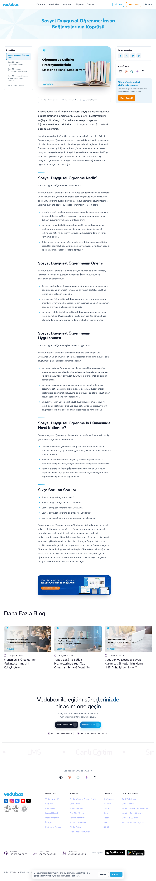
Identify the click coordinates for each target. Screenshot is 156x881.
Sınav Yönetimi (76, 808)
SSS (105, 822)
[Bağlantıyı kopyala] (138, 55)
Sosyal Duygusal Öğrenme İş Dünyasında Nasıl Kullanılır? (18, 78)
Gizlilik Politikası (129, 803)
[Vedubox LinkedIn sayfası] (6, 801)
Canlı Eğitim (75, 803)
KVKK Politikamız (129, 799)
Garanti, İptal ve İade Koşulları (135, 808)
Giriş (120, 4)
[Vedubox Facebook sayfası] (17, 801)
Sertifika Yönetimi (77, 813)
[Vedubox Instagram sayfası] (12, 801)
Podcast (106, 808)
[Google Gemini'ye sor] (86, 777)
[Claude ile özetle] (126, 71)
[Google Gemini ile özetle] (137, 71)
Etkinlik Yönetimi (77, 817)
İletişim (48, 822)
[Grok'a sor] (95, 777)
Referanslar (50, 808)
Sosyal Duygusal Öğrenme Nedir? (18, 56)
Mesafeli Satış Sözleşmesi (133, 813)
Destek (90, 4)
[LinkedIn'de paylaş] (120, 55)
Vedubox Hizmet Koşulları (133, 822)
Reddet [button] (103, 874)
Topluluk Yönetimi (78, 822)
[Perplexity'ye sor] (78, 777)
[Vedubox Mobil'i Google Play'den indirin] (135, 852)
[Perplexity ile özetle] (131, 71)
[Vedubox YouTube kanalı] (23, 801)
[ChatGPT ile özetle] (120, 71)
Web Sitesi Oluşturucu (80, 831)
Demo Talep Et (126, 98)
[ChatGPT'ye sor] (61, 777)
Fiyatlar (80, 4)
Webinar (107, 803)
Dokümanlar (108, 799)
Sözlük (106, 827)
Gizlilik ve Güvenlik (130, 817)
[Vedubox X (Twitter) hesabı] (28, 801)
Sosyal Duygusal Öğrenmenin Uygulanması (17, 70)
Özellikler (54, 4)
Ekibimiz (49, 803)
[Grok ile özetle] (143, 71)
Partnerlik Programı (54, 827)
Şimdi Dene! (134, 4)
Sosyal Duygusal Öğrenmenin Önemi (15, 63)
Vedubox (40, 4)
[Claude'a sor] (69, 777)
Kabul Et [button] (116, 874)
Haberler (107, 817)
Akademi (67, 4)
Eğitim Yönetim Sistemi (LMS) (83, 799)
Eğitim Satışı (75, 827)
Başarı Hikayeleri (52, 813)
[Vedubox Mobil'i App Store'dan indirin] (115, 852)
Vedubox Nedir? (52, 799)
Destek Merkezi (52, 817)
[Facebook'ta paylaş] (132, 55)
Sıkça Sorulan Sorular (16, 85)
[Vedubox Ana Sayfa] (11, 4)
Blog (105, 813)
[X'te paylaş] (126, 55)
